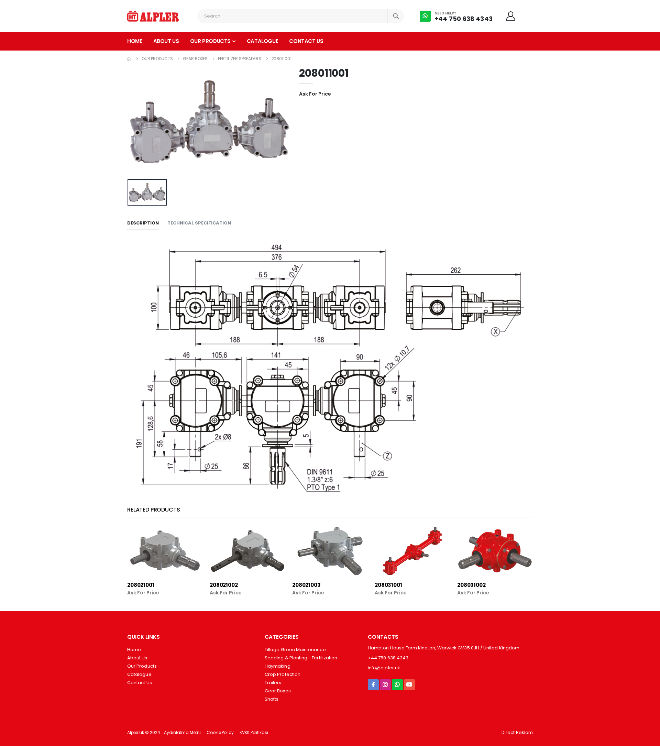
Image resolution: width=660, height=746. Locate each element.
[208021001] (165, 551)
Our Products (210, 41)
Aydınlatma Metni (182, 732)
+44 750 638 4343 (463, 18)
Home (134, 41)
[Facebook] (373, 684)
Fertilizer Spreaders (239, 59)
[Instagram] (385, 684)
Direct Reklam (517, 732)
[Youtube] (409, 684)
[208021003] (330, 551)
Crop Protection (282, 674)
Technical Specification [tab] (199, 223)
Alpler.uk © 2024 (143, 732)
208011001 (282, 59)
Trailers (273, 682)
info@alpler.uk (384, 668)
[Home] (129, 59)
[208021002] (247, 551)
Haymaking (277, 666)
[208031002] (495, 551)
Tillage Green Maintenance (295, 649)
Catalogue (262, 41)
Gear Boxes (195, 59)
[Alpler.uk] (153, 16)
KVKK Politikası (254, 732)
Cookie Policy (220, 732)
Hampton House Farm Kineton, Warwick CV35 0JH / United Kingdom (443, 648)
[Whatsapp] (397, 684)
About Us (166, 41)
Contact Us (306, 41)
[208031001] (412, 551)
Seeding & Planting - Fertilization (301, 658)
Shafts (271, 699)
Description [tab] (143, 223)
